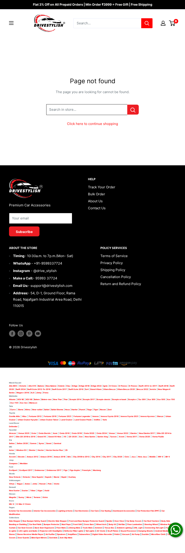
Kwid (47, 490)
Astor (11, 450)
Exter (34, 433)
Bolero (37, 399)
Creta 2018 (77, 433)
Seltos (12, 443)
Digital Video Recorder (102, 534)
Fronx (46, 393)
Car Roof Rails (35, 524)
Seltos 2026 (22, 443)
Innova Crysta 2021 (129, 416)
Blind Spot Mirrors (39, 538)
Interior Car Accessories (45, 511)
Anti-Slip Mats (66, 538)
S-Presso (123, 386)
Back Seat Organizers (44, 528)
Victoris (23, 386)
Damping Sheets (145, 531)
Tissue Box (109, 528)
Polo (50, 484)
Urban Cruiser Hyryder (28, 420)
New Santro (90, 436)
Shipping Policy (112, 270)
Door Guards (23, 538)
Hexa (67, 409)
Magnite (12, 497)
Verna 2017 (132, 436)
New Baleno (51, 386)
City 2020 (117, 457)
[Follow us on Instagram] (21, 333)
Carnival (57, 443)
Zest (110, 409)
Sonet (48, 443)
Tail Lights (90, 531)
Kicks (45, 497)
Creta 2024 (102, 433)
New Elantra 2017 (147, 433)
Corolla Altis (14, 416)
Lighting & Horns (65, 511)
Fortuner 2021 (65, 416)
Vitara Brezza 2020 (126, 389)
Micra (28, 497)
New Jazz (142, 457)
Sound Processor (128, 531)
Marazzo (33, 403)
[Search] (147, 23)
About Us (95, 201)
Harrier (75, 409)
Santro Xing (102, 436)
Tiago (89, 409)
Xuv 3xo (24, 403)
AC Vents (101, 531)
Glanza (160, 416)
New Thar (57, 399)
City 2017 (106, 457)
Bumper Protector (51, 524)
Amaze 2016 (46, 457)
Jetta (34, 484)
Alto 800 (13, 386)
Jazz (133, 457)
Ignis (105, 386)
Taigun (20, 484)
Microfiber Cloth (158, 534)
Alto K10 (32, 386)
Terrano (37, 497)
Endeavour (39, 470)
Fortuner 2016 (50, 416)
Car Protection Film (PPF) (148, 511)
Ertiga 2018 (84, 386)
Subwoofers (84, 534)
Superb (48, 477)
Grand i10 (41, 436)
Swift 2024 (20, 389)
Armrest (98, 528)
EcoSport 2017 (25, 470)
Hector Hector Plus (54, 450)
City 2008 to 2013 (81, 457)
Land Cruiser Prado (83, 420)
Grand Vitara (96, 389)
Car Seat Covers (25, 528)
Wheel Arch (101, 524)
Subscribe (24, 232)
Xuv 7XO (14, 403)
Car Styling (106, 511)
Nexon (103, 409)
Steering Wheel (151, 524)
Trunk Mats (88, 528)
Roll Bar (121, 524)
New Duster (14, 490)
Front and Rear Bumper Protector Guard (86, 521)
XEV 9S (29, 399)
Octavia (26, 477)
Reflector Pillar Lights (73, 531)
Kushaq (72, 477)
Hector (41, 450)
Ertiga (74, 386)
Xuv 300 (151, 399)
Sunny (21, 497)
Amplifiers (72, 534)
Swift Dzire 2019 (76, 389)
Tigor (96, 409)
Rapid (63, 477)
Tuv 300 (142, 399)
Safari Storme (57, 409)
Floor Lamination (134, 524)
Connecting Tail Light (154, 528)
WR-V (160, 457)
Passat (42, 484)
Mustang (97, 470)
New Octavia (15, 477)
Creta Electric (45, 433)
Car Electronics (82, 511)
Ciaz (68, 386)
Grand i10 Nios (54, 436)
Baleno (41, 386)
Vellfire (97, 420)
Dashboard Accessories (124, 511)
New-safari (37, 409)
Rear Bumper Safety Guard (34, 521)
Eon (81, 436)
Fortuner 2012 (35, 416)
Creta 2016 (64, 433)
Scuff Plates (113, 531)
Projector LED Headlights (51, 531)
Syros (41, 443)
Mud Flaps (66, 524)
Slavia (56, 477)
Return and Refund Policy (120, 284)
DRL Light (138, 528)
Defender (13, 426)
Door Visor (119, 521)
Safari (46, 409)
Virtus (11, 484)
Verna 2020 (144, 436)
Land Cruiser (66, 420)
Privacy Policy (111, 263)
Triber (32, 490)
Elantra (133, 433)
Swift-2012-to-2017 (148, 386)
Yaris (104, 420)
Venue (112, 433)
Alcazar (12, 433)
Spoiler (109, 521)
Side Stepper (14, 521)
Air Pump (136, 534)
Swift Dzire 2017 (59, 389)
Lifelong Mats (74, 528)
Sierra (20, 409)
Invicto (153, 389)
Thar (66, 399)
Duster (25, 490)
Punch (82, 409)
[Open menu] (11, 23)
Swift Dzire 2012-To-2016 (38, 389)
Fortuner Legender (82, 416)
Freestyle (86, 470)
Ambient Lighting (124, 528)
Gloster (32, 450)
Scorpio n (132, 399)
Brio (69, 457)
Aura (55, 433)
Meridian (24, 463)
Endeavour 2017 (54, 470)
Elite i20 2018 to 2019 (25, 436)
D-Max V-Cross (23, 504)
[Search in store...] (133, 110)
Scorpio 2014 (75, 399)
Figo (65, 470)
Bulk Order (96, 194)
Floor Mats (61, 528)
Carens (33, 443)
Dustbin (145, 534)
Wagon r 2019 (22, 393)
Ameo (27, 484)
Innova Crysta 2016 (109, 416)
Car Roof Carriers (151, 521)
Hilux (24, 416)
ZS (66, 450)
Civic (127, 457)
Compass (13, 463)
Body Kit (112, 524)
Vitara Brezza (109, 389)
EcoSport (13, 470)
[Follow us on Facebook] (12, 333)
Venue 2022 (122, 433)
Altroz (27, 409)
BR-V (167, 457)
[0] (172, 23)
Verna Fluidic (158, 436)
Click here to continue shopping (92, 124)
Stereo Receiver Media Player (30, 534)
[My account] (163, 23)
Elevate (21, 457)
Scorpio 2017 (89, 399)
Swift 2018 (163, 386)
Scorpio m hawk (119, 399)
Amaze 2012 (32, 457)
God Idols (53, 538)
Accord (12, 457)
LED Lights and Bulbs (27, 531)
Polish (117, 534)
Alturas (12, 399)
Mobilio (152, 457)
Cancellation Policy (115, 277)
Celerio (61, 386)
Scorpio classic (103, 399)
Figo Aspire (75, 470)
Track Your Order (101, 187)
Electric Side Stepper (57, 521)
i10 (65, 436)
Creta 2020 (89, 433)
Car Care (95, 511)
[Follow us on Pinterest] (29, 333)
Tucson (113, 436)
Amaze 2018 (59, 457)
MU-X (11, 504)
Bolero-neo (46, 399)
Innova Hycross (148, 416)
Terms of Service (114, 256)
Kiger (40, 490)
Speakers (61, 534)
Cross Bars (89, 524)
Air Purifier (50, 534)
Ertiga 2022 (96, 386)
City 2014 (96, 457)
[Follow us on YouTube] (38, 333)
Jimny (39, 393)
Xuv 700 (171, 399)
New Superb (37, 477)
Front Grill (77, 524)
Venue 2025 (23, 433)
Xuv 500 (161, 399)
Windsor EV (21, 450)
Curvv (13, 409)
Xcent (121, 436)
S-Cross (113, 386)
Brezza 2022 (142, 389)
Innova (95, 416)
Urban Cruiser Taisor (49, 420)
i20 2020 (73, 436)
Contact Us (97, 208)
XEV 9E (20, 399)
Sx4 (86, 389)
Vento (56, 484)
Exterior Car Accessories (20, 511)
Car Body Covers (133, 521)
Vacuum (126, 534)
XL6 (32, 393)
